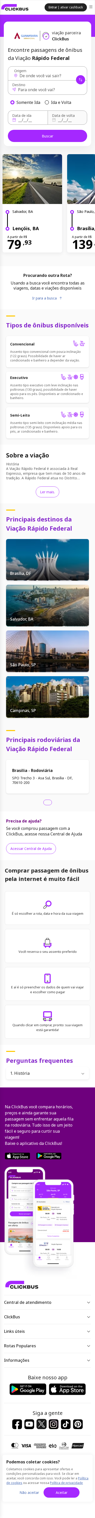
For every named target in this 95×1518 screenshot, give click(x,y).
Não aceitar (29, 1492)
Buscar (47, 136)
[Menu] (91, 7)
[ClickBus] (15, 7)
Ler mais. (47, 491)
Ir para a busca (44, 298)
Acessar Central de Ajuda (31, 848)
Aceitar (61, 1492)
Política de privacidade (66, 1483)
